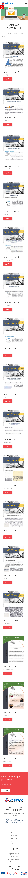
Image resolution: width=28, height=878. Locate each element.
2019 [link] (3, 36)
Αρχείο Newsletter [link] (14, 859)
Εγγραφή (5, 790)
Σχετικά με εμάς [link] (14, 854)
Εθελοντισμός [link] (14, 856)
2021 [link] (15, 34)
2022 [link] (9, 34)
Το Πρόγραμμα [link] (14, 833)
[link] (2, 7)
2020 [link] (21, 34)
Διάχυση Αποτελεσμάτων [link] (14, 841)
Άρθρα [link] (14, 844)
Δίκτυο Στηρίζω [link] (14, 838)
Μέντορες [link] (14, 835)
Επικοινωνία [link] (14, 862)
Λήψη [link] (9, 79)
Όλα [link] (3, 34)
